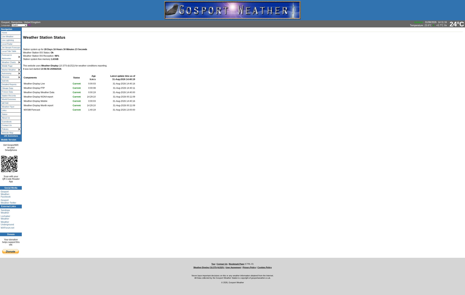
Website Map (7, 133)
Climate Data (7, 88)
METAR (5, 103)
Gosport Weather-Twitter (8, 201)
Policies (5, 129)
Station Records (9, 96)
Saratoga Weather (5, 211)
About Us (6, 118)
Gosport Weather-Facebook (6, 194)
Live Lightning (8, 40)
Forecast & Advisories (7, 57)
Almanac (5, 77)
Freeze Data (7, 92)
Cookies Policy (265, 267)
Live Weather (7, 36)
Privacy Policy (249, 267)
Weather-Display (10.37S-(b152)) (209, 267)
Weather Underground (7, 223)
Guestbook (7, 122)
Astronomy (6, 73)
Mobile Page (7, 66)
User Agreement (233, 267)
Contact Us (7, 125)
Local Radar (7, 44)
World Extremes (9, 99)
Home (4, 33)
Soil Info (5, 81)
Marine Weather (9, 70)
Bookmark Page (236, 264)
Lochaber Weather (5, 217)
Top (213, 264)
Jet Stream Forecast (11, 47)
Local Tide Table (9, 51)
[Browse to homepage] (232, 17)
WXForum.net (7, 228)
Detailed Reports (9, 84)
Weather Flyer (8, 107)
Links (4, 110)
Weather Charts (9, 62)
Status (4, 114)
